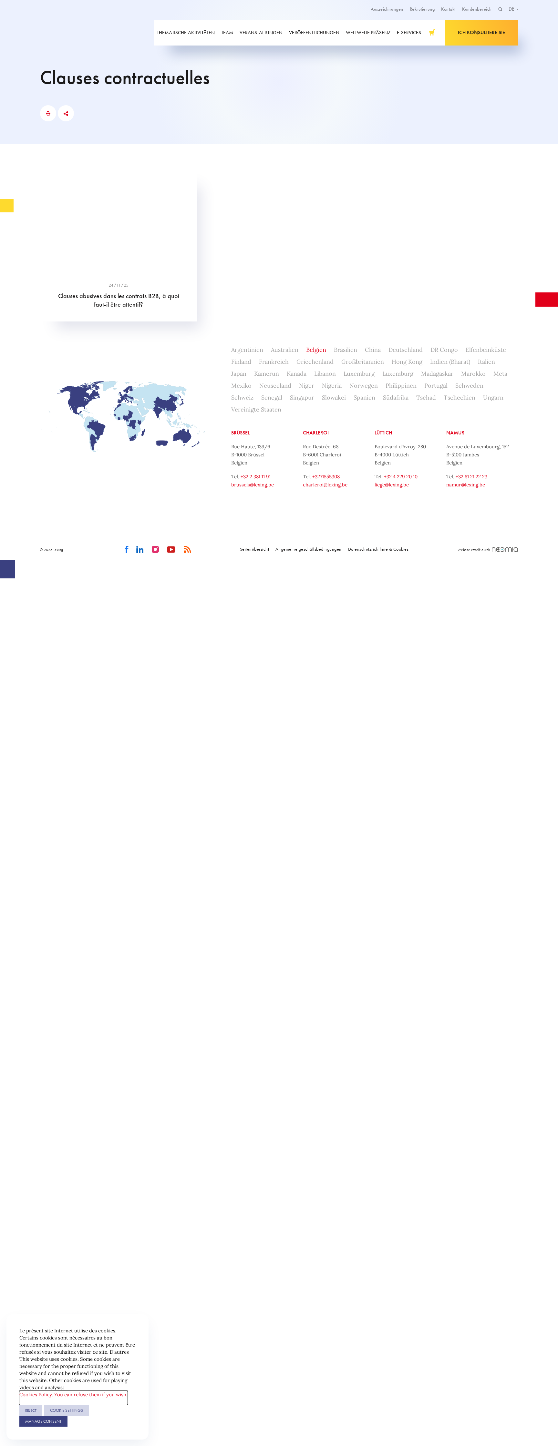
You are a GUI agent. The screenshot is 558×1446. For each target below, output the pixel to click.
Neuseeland (275, 385)
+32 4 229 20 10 (401, 477)
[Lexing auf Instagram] (155, 549)
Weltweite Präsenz (368, 32)
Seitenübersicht (254, 549)
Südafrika (395, 397)
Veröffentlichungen (314, 32)
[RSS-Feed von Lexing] (187, 549)
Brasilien (345, 349)
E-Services (409, 32)
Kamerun (266, 373)
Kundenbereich (477, 9)
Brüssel (240, 432)
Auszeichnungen (387, 9)
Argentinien (247, 349)
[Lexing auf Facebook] (127, 549)
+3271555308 (326, 477)
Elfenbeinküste (486, 349)
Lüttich (383, 432)
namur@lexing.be (465, 485)
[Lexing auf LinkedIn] (140, 549)
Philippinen (401, 385)
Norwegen (363, 385)
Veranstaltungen (261, 32)
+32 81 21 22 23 (471, 477)
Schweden (469, 385)
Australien (284, 349)
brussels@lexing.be (252, 485)
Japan (238, 373)
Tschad (426, 397)
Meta (500, 373)
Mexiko (241, 385)
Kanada (296, 373)
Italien (486, 361)
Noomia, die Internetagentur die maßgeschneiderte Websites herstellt (505, 549)
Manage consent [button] (43, 1421)
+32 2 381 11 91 (256, 477)
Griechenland (315, 361)
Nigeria (332, 385)
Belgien (316, 349)
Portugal (436, 385)
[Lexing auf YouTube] (171, 549)
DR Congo (444, 349)
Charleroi (316, 432)
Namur (455, 432)
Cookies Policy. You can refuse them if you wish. (73, 1394)
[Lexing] (86, 32)
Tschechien (459, 397)
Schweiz (242, 397)
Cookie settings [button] (66, 1410)
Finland (241, 361)
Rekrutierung (422, 9)
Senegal (271, 397)
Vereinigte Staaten (256, 409)
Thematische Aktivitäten (186, 32)
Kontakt (448, 9)
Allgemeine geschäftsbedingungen (308, 549)
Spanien (364, 397)
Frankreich (274, 361)
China (373, 349)
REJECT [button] (30, 1410)
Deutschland (405, 349)
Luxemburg (359, 373)
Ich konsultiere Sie (481, 32)
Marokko (473, 373)
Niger (306, 385)
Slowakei (334, 397)
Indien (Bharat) (450, 361)
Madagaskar (437, 373)
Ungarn (493, 397)
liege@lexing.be (392, 485)
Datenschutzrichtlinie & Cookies (378, 549)
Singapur (302, 397)
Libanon (325, 373)
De (512, 8)
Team (227, 32)
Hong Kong (407, 361)
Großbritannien (362, 361)
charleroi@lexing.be (325, 485)
